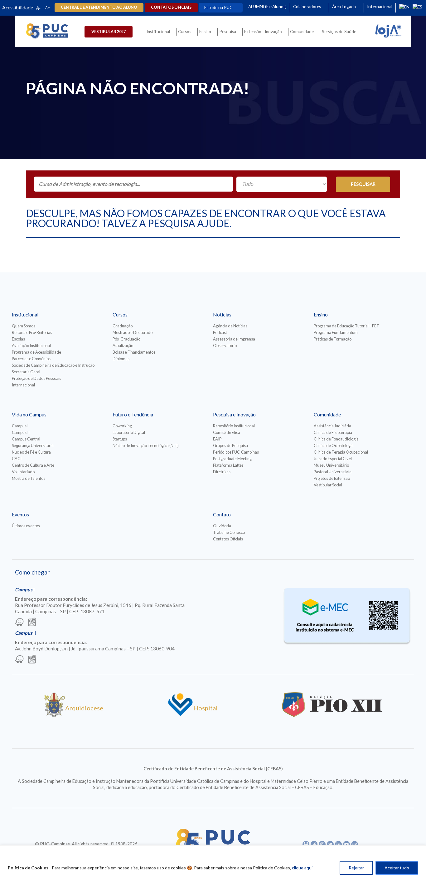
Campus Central (26, 438)
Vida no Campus (29, 414)
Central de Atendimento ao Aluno (99, 7)
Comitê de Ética (226, 432)
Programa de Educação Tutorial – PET (346, 325)
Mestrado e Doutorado (132, 332)
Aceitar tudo (397, 867)
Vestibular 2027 (108, 31)
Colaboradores (307, 6)
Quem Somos (23, 325)
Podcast (220, 332)
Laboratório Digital (129, 432)
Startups (120, 438)
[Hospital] (180, 714)
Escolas (18, 338)
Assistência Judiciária (332, 425)
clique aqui (302, 867)
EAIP (217, 438)
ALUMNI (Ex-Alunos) (267, 6)
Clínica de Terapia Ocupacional (341, 452)
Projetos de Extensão (332, 478)
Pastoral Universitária (332, 471)
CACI (17, 458)
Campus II (21, 432)
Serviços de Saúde (339, 31)
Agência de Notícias (230, 325)
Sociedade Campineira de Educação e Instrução (53, 365)
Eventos (20, 514)
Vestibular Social (328, 484)
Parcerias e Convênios (31, 358)
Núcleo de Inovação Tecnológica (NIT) (146, 445)
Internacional (379, 6)
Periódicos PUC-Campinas (236, 452)
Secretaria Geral (26, 371)
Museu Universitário (331, 465)
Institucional (158, 31)
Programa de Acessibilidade (36, 352)
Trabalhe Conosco (229, 532)
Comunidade (302, 31)
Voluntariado (23, 471)
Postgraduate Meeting (232, 458)
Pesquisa (227, 31)
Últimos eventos (26, 525)
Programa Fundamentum (336, 332)
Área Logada (344, 6)
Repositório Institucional (234, 425)
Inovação (273, 31)
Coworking (122, 425)
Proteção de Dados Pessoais (36, 378)
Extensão (252, 31)
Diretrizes (221, 471)
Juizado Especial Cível (333, 458)
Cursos (184, 31)
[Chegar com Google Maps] (32, 623)
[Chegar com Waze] (19, 623)
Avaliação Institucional (31, 345)
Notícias (222, 314)
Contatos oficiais (171, 7)
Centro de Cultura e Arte (33, 465)
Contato (222, 514)
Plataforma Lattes (228, 465)
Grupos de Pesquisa (230, 445)
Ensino (205, 31)
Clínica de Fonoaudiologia (336, 438)
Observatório (225, 345)
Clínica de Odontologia (334, 445)
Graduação (123, 325)
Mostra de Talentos (28, 478)
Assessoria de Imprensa (234, 338)
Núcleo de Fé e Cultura (31, 452)
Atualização (123, 345)
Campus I (20, 425)
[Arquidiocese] (54, 714)
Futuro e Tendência (133, 414)
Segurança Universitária (33, 445)
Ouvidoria (222, 525)
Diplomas (121, 358)
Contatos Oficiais (228, 538)
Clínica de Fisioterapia (333, 432)
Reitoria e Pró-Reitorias (32, 332)
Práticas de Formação (332, 338)
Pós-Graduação (126, 338)
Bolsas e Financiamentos (134, 352)
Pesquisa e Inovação (234, 414)
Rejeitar (356, 867)
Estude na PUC (218, 7)
